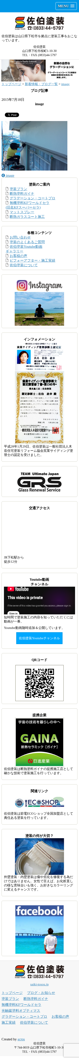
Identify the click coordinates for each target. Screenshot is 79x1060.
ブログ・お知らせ (41, 993)
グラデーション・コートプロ (32, 198)
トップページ (11, 84)
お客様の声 (18, 256)
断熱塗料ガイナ (22, 193)
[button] (66, 6)
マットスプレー (22, 212)
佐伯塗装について (24, 265)
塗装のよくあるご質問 (27, 242)
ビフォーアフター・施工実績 (32, 260)
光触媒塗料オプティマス (21, 1010)
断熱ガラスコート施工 (27, 217)
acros (21, 1039)
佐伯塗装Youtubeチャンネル (39, 638)
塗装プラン (18, 189)
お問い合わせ (20, 237)
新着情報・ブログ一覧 (41, 84)
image (65, 84)
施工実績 (9, 1022)
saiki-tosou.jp (39, 984)
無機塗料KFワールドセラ (21, 1005)
